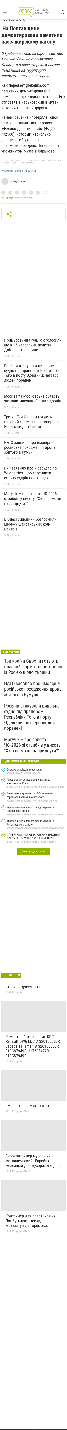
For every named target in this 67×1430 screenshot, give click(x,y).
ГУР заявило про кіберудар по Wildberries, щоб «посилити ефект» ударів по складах (30, 473)
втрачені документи (23, 986)
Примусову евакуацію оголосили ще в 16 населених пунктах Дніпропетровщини (33, 345)
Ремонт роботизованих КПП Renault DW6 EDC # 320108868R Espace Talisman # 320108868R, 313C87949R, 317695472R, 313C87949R (32, 1046)
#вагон (19, 171)
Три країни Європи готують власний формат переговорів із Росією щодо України (31, 422)
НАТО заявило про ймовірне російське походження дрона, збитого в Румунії (30, 447)
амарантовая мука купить (28, 1105)
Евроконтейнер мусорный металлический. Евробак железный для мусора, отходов (32, 1161)
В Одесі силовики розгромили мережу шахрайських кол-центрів (30, 524)
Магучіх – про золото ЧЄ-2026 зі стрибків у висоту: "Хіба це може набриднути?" (32, 498)
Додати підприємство (33, 851)
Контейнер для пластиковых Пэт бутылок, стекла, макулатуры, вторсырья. (30, 1221)
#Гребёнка (7, 171)
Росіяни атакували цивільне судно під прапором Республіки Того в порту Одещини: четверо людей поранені (32, 373)
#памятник (30, 171)
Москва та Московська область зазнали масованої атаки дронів (32, 399)
